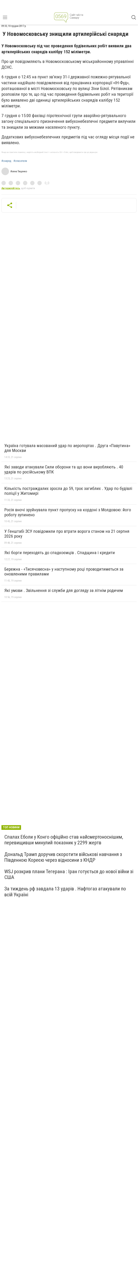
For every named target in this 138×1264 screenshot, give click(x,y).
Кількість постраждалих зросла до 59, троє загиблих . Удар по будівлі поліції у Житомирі (68, 491)
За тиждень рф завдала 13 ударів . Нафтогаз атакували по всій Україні (65, 891)
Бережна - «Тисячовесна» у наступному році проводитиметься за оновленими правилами (63, 572)
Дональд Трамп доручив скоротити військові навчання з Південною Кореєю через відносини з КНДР (63, 857)
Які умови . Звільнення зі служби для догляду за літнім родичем (63, 590)
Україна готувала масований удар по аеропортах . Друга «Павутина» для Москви (67, 448)
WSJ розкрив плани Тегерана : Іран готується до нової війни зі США (68, 874)
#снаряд (6, 161)
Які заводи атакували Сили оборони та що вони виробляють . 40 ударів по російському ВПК (63, 469)
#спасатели (20, 161)
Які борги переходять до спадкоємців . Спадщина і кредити (59, 552)
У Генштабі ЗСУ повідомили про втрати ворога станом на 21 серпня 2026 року (66, 534)
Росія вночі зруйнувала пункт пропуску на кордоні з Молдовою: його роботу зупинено (67, 512)
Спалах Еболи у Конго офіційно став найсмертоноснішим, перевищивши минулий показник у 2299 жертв (63, 840)
